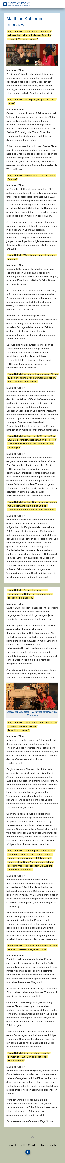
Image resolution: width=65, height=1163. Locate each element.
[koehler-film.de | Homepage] (21, 4)
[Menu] (61, 4)
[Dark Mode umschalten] (28, 1152)
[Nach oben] (33, 1137)
